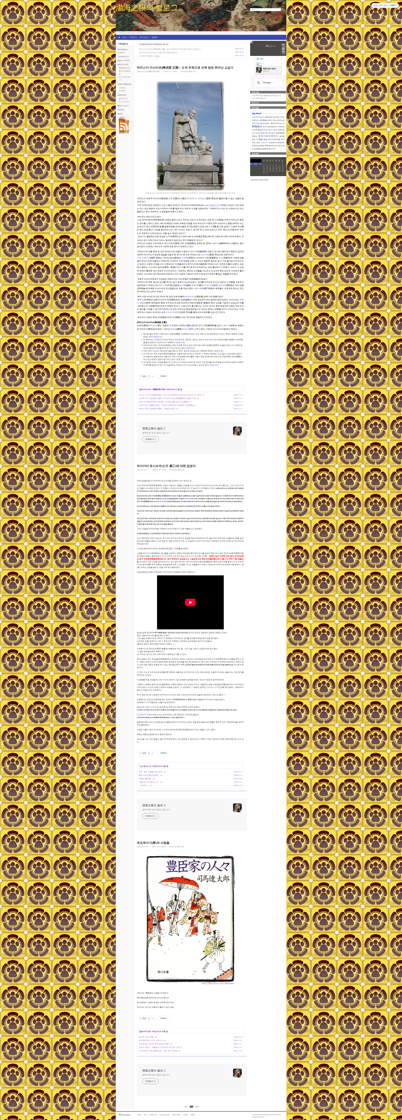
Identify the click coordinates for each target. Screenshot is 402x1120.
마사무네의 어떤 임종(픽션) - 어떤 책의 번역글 (158, 1051)
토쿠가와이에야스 (268, 136)
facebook (259, 66)
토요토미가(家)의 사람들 (149, 56)
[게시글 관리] (153, 376)
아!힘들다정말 (261, 139)
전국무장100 (268, 130)
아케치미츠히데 (258, 146)
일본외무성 (123, 99)
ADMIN (185, 1114)
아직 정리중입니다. (259, 98)
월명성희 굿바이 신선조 (147, 707)
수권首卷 (122, 91)
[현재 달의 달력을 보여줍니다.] (255, 161)
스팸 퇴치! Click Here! (259, 180)
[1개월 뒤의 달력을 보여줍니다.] (258, 164)
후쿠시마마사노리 (278, 123)
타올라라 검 (174, 485)
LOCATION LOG (164, 1114)
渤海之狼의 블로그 (147, 7)
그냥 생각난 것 (123, 56)
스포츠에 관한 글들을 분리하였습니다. (267, 95)
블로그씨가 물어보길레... (149, 775)
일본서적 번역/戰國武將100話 (148, 71)
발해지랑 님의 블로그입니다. (156, 432)
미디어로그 (144, 37)
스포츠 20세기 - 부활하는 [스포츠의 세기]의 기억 (159, 1047)
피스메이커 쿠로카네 (145, 714)
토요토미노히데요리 (277, 142)
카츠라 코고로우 (191, 556)
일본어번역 (121, 95)
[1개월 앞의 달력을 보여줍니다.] (253, 164)
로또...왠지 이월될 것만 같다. (151, 772)
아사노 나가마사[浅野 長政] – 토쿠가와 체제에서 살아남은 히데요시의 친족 (170, 395)
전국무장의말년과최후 (260, 123)
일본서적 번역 (122, 64)
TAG (145, 1114)
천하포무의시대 (271, 146)
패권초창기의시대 (272, 117)
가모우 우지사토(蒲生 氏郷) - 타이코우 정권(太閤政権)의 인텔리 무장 (167, 398)
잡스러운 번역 (124, 101)
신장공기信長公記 (124, 84)
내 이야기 (121, 53)
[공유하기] (149, 376)
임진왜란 (257, 149)
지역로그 (133, 37)
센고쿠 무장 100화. (146, 1037)
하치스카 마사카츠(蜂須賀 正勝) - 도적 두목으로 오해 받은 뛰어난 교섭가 (169, 49)
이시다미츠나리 (262, 133)
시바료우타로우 (258, 117)
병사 (275, 130)
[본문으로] (158, 337)
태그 (125, 37)
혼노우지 (272, 149)
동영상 (120, 114)
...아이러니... (144, 785)
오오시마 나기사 (213, 687)
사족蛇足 (122, 88)
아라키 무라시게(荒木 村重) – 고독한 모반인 (157, 409)
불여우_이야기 (123, 106)
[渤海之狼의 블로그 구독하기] (125, 133)
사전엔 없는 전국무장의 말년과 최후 (154, 1044)
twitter (261, 58)
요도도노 (272, 133)
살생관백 (264, 149)
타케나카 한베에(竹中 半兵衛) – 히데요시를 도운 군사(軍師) (163, 402)
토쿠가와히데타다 (270, 127)
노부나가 (264, 142)
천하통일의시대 (266, 120)
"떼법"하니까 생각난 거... (149, 782)
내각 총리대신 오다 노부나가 (151, 1040)
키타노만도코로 (278, 120)
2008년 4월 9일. (145, 779)
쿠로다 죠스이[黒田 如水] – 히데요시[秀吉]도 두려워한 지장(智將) (166, 405)
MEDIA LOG (153, 1114)
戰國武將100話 (124, 68)
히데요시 (257, 126)
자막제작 (120, 110)
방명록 (154, 37)
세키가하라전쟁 (274, 139)
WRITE (193, 1114)
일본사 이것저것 (123, 60)
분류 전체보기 (122, 49)
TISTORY (125, 1115)
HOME (139, 1114)
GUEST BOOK (176, 1114)
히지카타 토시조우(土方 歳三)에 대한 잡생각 (157, 52)
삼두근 (187, 649)
